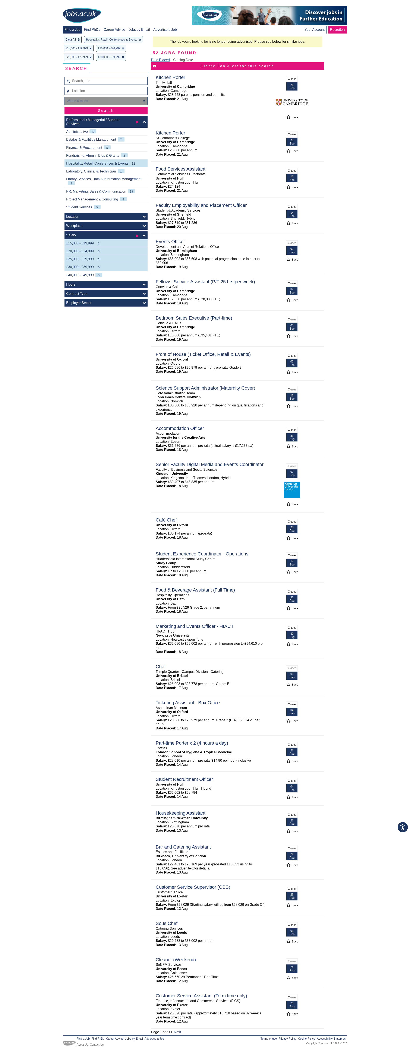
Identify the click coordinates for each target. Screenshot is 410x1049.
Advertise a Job (165, 29)
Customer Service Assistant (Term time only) (201, 995)
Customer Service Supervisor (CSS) (193, 887)
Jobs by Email (139, 29)
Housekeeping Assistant (180, 813)
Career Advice (114, 29)
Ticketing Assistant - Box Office (188, 702)
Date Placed (160, 60)
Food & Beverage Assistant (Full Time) (195, 590)
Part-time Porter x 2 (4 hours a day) (192, 743)
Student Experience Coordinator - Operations (202, 554)
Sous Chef (166, 923)
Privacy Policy (287, 1038)
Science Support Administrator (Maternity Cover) (205, 388)
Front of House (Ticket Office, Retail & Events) (203, 354)
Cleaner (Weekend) (176, 959)
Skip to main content (17, 4)
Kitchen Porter (170, 77)
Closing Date (183, 60)
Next (177, 1032)
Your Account (315, 29)
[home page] (82, 15)
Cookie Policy (306, 1038)
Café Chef (166, 520)
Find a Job (72, 29)
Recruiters (338, 29)
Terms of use (269, 1038)
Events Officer (170, 241)
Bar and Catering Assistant (183, 847)
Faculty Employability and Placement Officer (201, 205)
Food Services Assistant (180, 169)
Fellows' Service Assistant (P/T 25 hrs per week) (205, 281)
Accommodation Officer (180, 428)
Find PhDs (92, 29)
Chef (160, 666)
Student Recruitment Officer (184, 779)
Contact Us (97, 1044)
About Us (82, 1044)
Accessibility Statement (331, 1038)
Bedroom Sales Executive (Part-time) (194, 318)
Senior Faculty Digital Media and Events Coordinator (210, 464)
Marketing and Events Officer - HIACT (195, 626)
